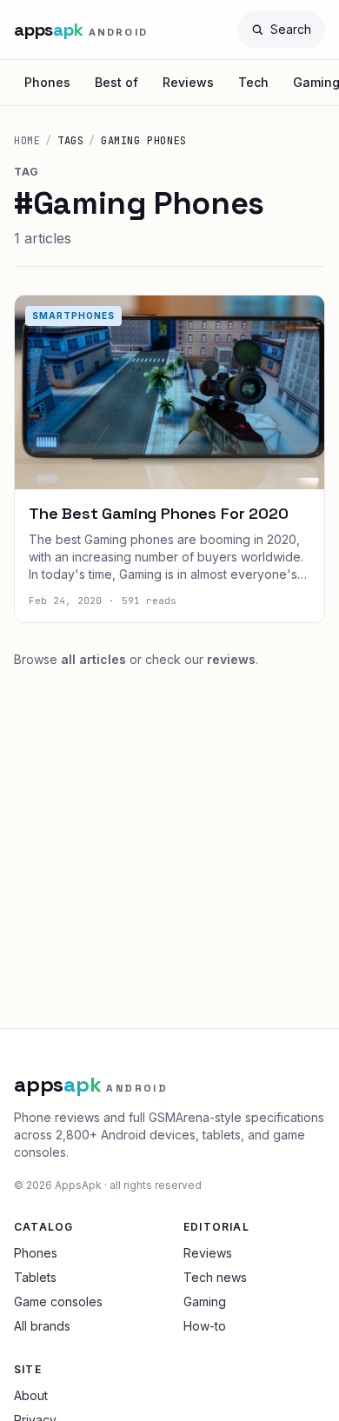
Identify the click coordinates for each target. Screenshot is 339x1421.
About (31, 1395)
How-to (204, 1325)
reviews (231, 659)
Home (27, 141)
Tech (253, 82)
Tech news (215, 1277)
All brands (42, 1325)
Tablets (35, 1277)
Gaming (204, 1301)
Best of (116, 82)
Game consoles (58, 1301)
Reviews (188, 82)
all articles (93, 659)
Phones (47, 82)
